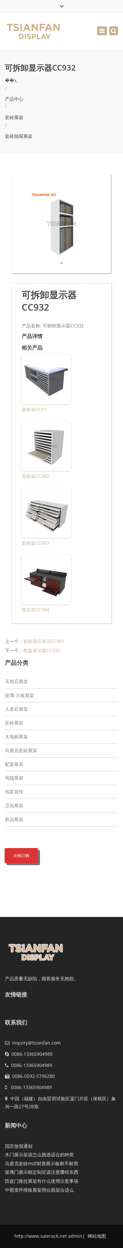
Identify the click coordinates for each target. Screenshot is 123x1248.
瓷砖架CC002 (35, 476)
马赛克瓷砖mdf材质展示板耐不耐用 (41, 1163)
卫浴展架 (14, 805)
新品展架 (14, 819)
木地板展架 (16, 736)
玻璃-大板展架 (19, 695)
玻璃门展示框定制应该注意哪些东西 (41, 1172)
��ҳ (10, 80)
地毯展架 (14, 778)
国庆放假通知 (18, 1146)
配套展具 (14, 764)
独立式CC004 (35, 609)
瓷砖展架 (14, 117)
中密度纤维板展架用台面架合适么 (39, 1190)
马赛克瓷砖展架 (21, 750)
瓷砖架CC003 (35, 543)
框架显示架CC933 (41, 650)
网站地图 (96, 1236)
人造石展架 (16, 709)
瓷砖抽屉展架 (18, 136)
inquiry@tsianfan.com (36, 1043)
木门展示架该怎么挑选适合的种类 (39, 1154)
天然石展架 (16, 681)
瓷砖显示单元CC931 (44, 641)
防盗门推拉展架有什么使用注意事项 (41, 1181)
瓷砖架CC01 (34, 409)
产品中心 (14, 99)
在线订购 (21, 855)
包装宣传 (14, 791)
